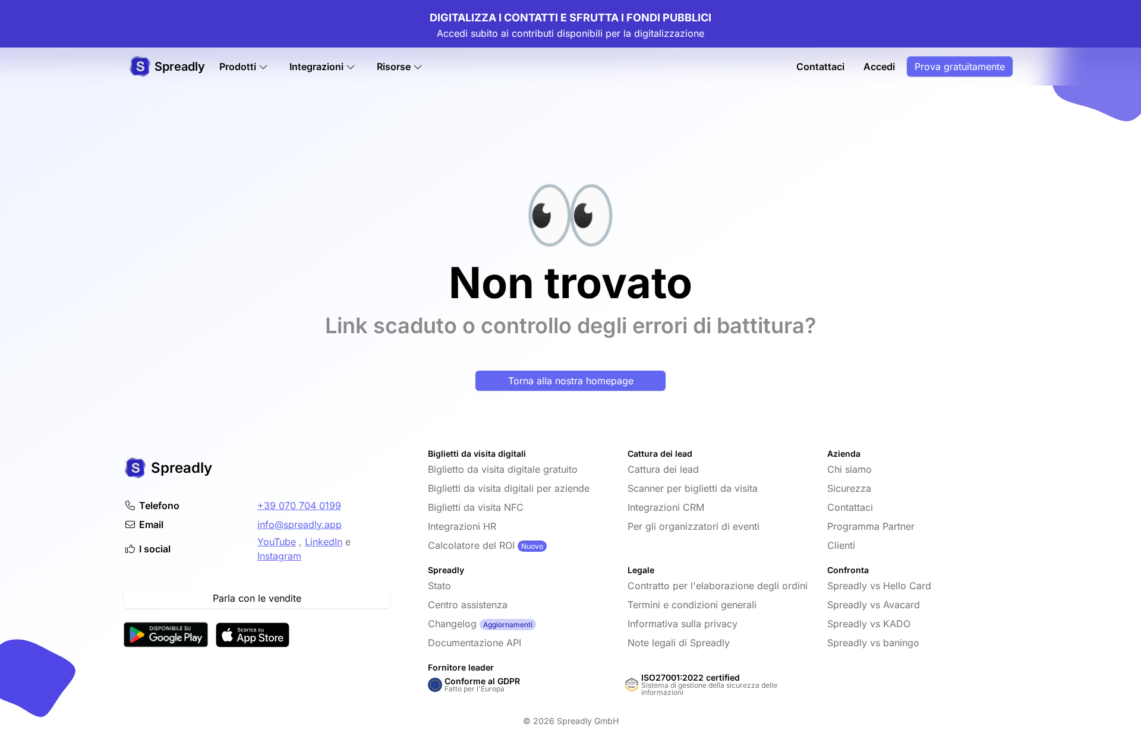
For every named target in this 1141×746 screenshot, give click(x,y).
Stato (439, 586)
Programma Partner (871, 526)
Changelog (452, 624)
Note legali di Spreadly (679, 643)
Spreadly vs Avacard (873, 605)
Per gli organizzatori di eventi (693, 526)
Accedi (879, 66)
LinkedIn (323, 542)
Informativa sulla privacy (682, 624)
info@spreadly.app (299, 524)
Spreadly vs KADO (868, 624)
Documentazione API (474, 643)
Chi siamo (849, 469)
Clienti (841, 545)
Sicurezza (849, 488)
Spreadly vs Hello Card (879, 586)
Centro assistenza (468, 605)
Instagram (279, 556)
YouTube (276, 542)
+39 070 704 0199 (299, 505)
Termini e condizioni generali (692, 605)
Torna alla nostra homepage (570, 381)
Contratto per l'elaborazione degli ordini (718, 586)
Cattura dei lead (663, 469)
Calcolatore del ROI (471, 545)
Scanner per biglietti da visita (693, 488)
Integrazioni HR (462, 526)
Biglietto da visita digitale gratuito (503, 469)
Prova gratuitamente (960, 66)
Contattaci (820, 66)
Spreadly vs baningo (873, 643)
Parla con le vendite (257, 598)
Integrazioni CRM (666, 507)
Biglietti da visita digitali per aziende (509, 488)
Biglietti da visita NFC (476, 507)
